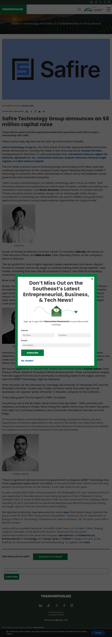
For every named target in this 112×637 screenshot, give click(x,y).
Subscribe (32, 352)
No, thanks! (27, 360)
